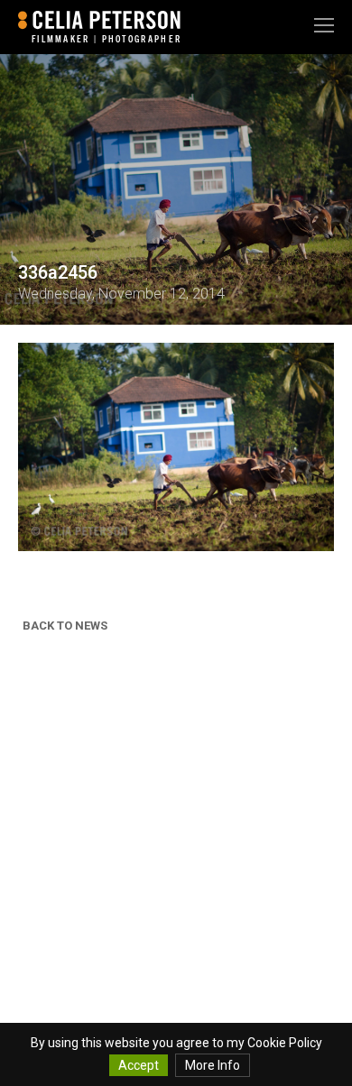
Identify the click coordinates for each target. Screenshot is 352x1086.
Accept (138, 1065)
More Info (212, 1065)
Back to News (65, 625)
